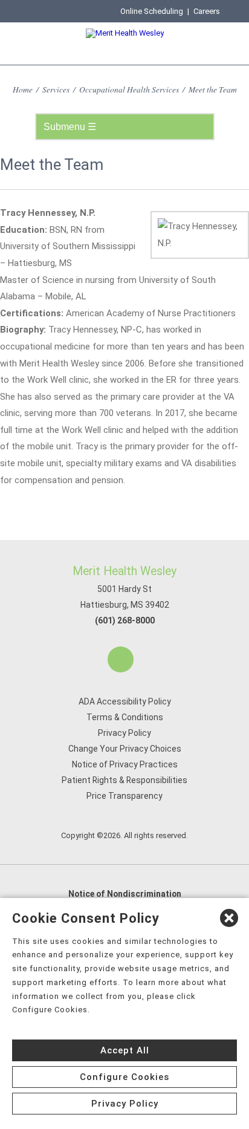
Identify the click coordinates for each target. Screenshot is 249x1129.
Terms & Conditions (124, 717)
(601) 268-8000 (125, 620)
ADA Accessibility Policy (125, 701)
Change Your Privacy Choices (124, 748)
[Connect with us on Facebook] (121, 659)
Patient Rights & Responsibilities (124, 780)
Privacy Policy (124, 733)
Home (23, 89)
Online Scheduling (151, 11)
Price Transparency (124, 796)
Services (56, 89)
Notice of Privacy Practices (125, 764)
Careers (206, 11)
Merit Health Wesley (124, 571)
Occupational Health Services (129, 89)
